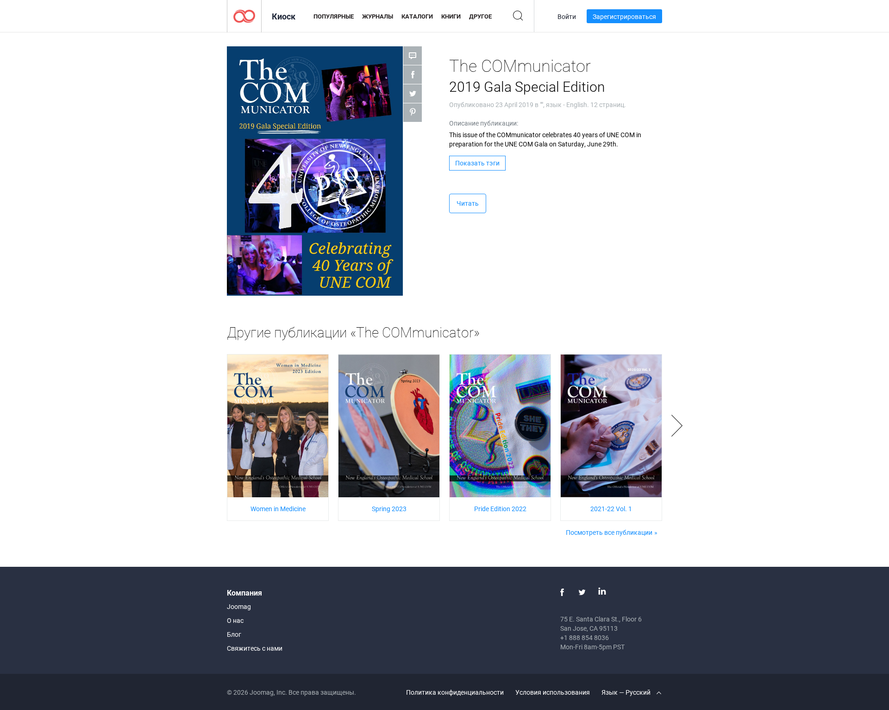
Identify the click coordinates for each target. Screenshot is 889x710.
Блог (234, 634)
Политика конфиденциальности (455, 692)
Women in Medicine (278, 508)
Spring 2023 (389, 508)
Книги (451, 16)
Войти (566, 16)
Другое (480, 16)
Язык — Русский (626, 692)
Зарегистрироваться (624, 16)
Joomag (239, 606)
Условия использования (552, 692)
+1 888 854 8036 (584, 637)
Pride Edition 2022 (500, 508)
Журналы (377, 16)
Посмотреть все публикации (609, 532)
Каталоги (417, 16)
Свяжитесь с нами (254, 648)
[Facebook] (562, 592)
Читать (468, 203)
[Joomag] (244, 15)
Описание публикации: (483, 123)
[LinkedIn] (602, 592)
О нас (235, 620)
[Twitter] (582, 592)
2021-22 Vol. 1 (611, 508)
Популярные (333, 16)
